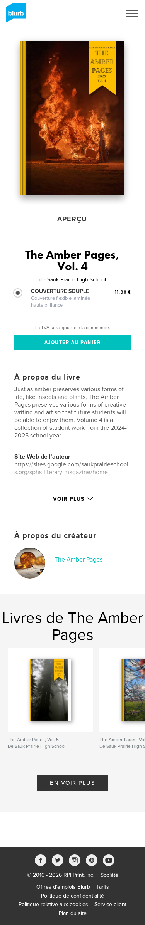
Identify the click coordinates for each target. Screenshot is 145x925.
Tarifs (102, 887)
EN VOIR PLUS (72, 782)
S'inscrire (100, 13)
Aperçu (72, 219)
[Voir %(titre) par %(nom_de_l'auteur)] (72, 118)
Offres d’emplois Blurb (63, 887)
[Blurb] (14, 16)
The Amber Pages (78, 559)
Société (109, 875)
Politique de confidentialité (72, 896)
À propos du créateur (55, 535)
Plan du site (73, 913)
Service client (110, 904)
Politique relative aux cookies (53, 904)
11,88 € (122, 291)
